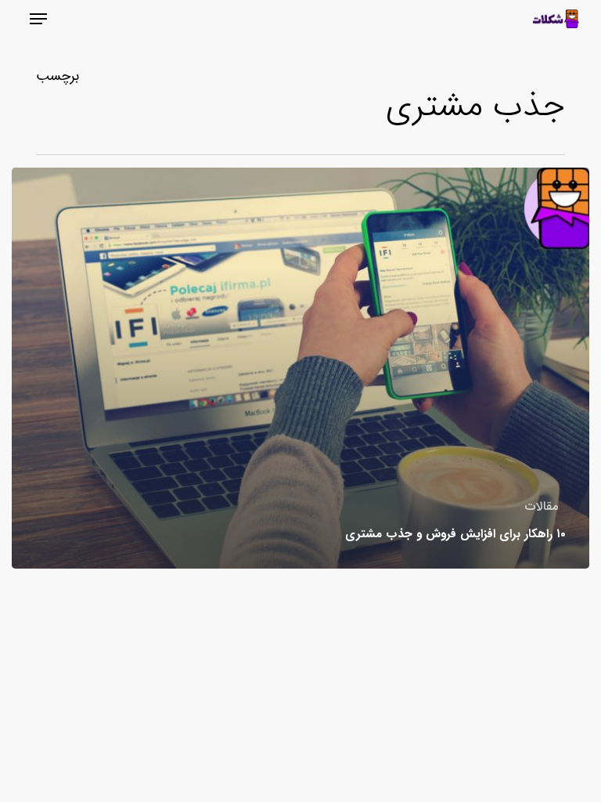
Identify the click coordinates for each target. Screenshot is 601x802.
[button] (38, 19)
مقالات (541, 506)
